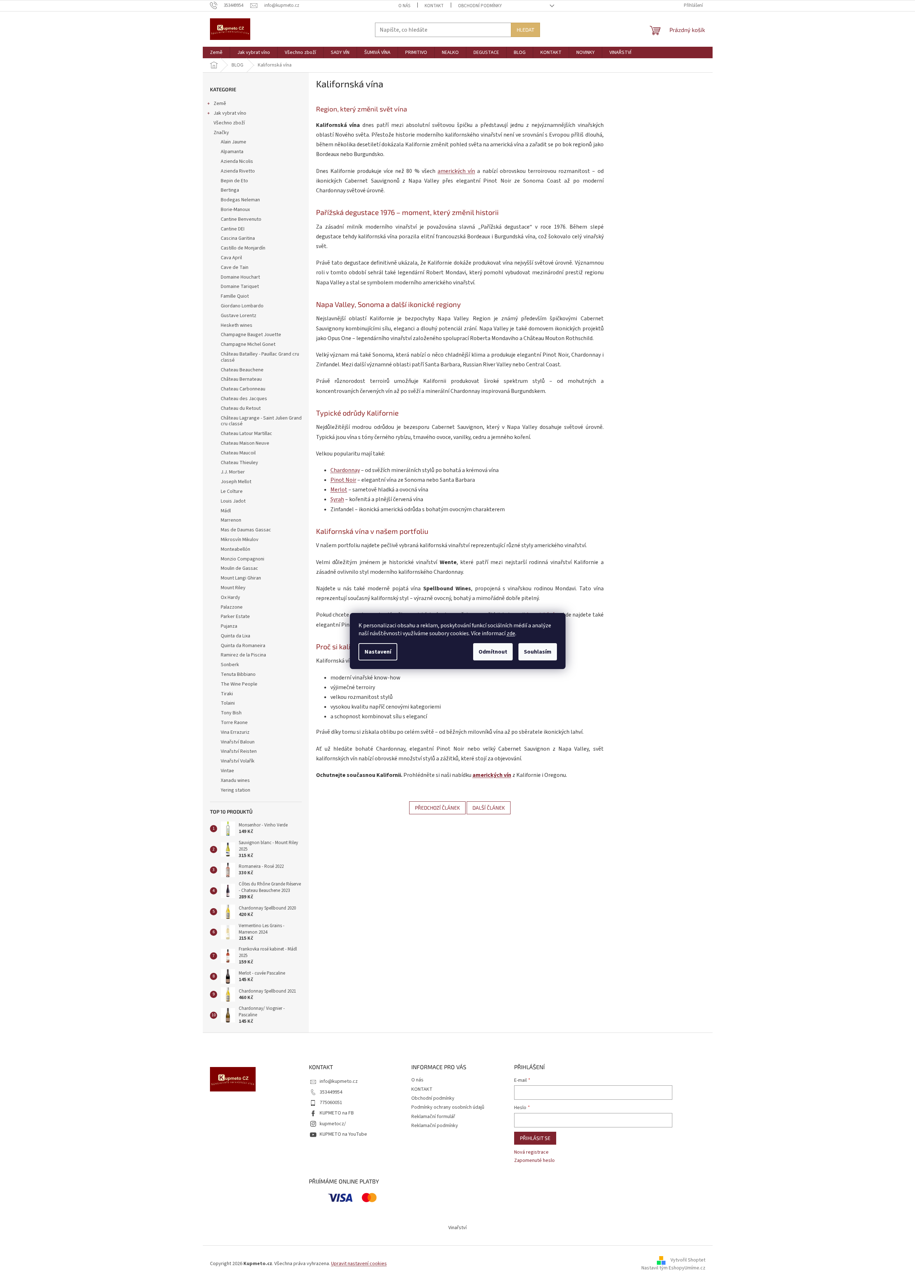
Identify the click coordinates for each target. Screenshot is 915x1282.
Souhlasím (538, 652)
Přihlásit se (535, 1138)
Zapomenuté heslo (534, 1160)
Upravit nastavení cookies (359, 1263)
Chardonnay (345, 470)
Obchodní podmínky (480, 6)
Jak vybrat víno (230, 113)
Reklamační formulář (433, 1116)
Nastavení (378, 652)
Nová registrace (531, 1152)
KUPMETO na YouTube (343, 1134)
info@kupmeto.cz (339, 1081)
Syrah (337, 499)
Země (220, 103)
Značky (221, 132)
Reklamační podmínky (434, 1125)
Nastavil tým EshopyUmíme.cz (673, 1268)
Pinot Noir (343, 480)
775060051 (331, 1102)
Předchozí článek (437, 808)
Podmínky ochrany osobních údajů (447, 1107)
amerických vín (456, 171)
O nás (404, 6)
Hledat (525, 30)
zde (511, 633)
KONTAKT (434, 6)
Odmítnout (493, 652)
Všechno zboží (229, 123)
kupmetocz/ (333, 1123)
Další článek (488, 808)
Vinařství (457, 1227)
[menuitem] (216, 52)
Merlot (338, 490)
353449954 (331, 1092)
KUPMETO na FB (337, 1113)
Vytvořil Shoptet (688, 1260)
